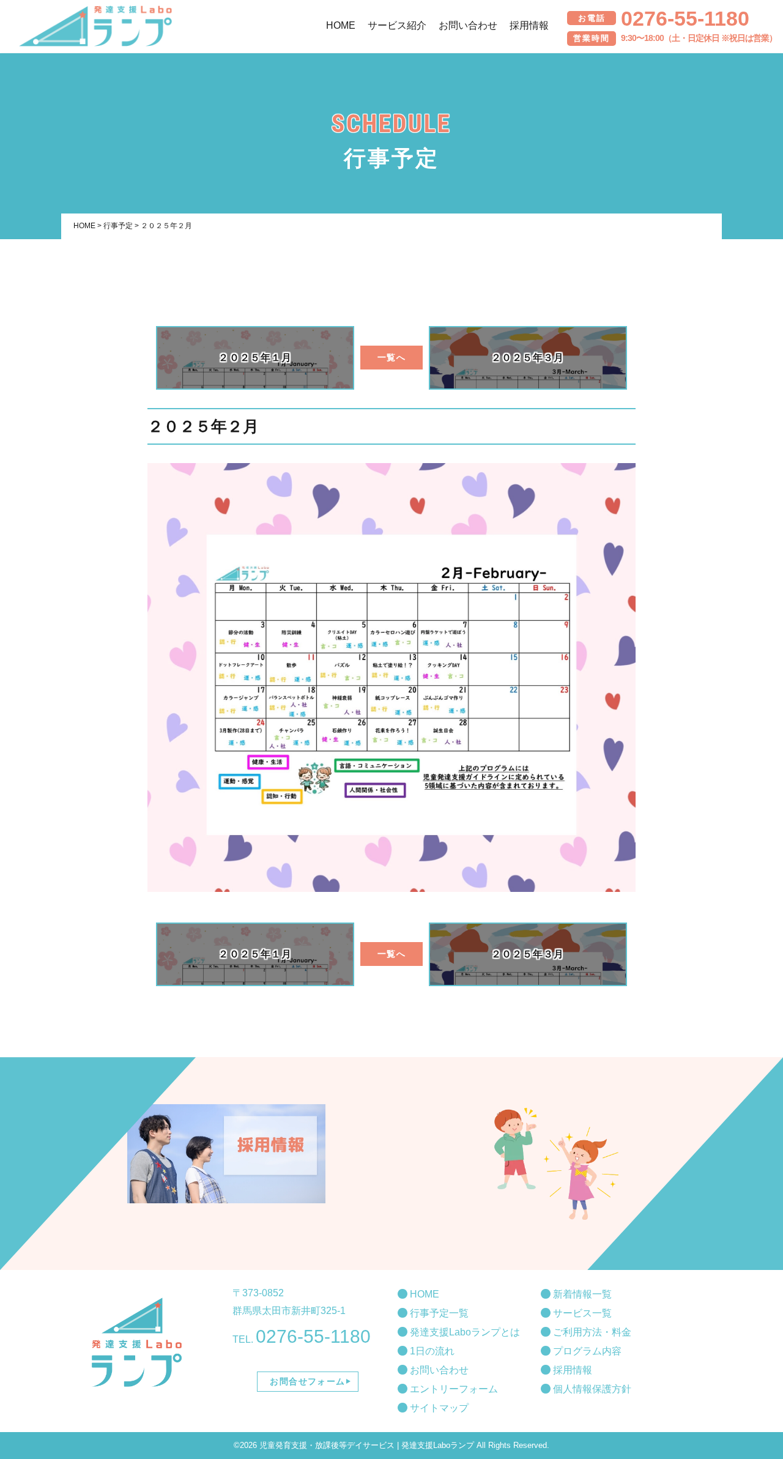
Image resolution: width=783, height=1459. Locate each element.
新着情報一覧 (581, 1294)
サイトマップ (438, 1408)
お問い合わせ (438, 1370)
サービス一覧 (581, 1313)
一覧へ (391, 357)
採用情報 (571, 1370)
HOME (423, 1294)
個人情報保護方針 (591, 1389)
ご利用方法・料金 (591, 1332)
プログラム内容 (586, 1351)
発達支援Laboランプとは (463, 1332)
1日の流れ (431, 1351)
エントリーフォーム (452, 1389)
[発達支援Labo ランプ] (95, 37)
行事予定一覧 (438, 1313)
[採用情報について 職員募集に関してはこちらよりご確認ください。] (226, 1153)
